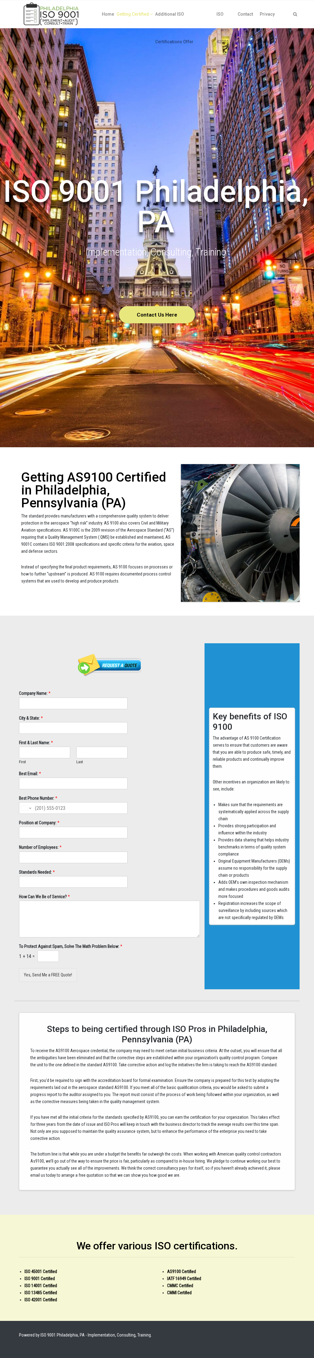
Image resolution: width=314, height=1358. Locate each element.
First (22, 762)
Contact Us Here (157, 315)
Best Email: (30, 773)
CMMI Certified (179, 1292)
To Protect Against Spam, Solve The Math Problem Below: (70, 946)
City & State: (31, 718)
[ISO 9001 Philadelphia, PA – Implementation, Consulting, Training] (51, 14)
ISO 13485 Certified (41, 1292)
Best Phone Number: (38, 798)
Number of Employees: (40, 847)
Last (79, 762)
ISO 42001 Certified (41, 1299)
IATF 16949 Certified (184, 1278)
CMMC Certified (180, 1285)
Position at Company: (39, 822)
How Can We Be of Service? (44, 896)
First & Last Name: (36, 742)
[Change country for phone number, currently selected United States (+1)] (26, 808)
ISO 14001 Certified (41, 1285)
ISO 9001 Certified (40, 1278)
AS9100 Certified (181, 1271)
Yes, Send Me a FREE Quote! (48, 974)
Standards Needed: (37, 872)
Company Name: (35, 693)
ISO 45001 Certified (41, 1271)
